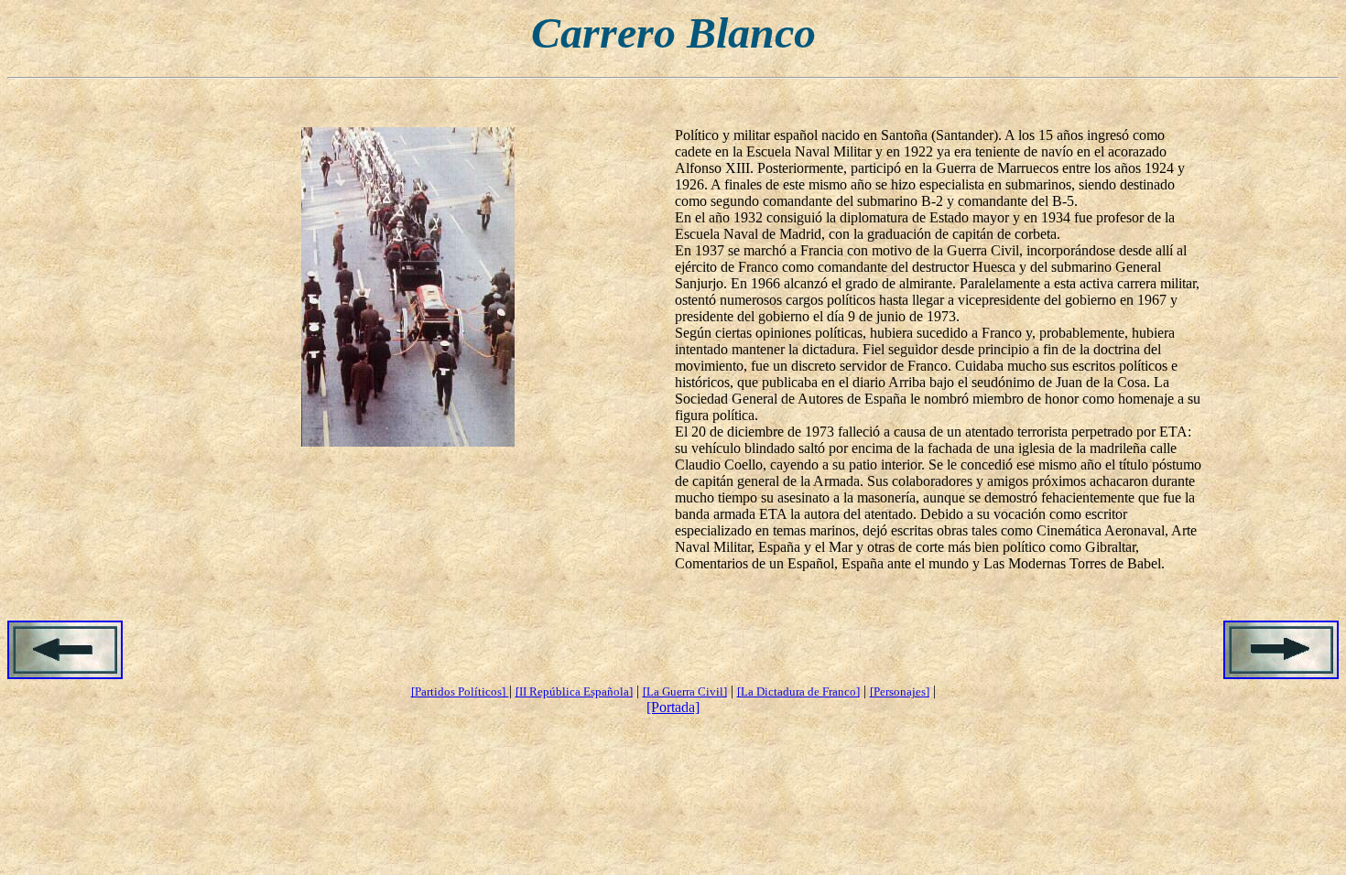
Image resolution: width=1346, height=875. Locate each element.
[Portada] (673, 707)
